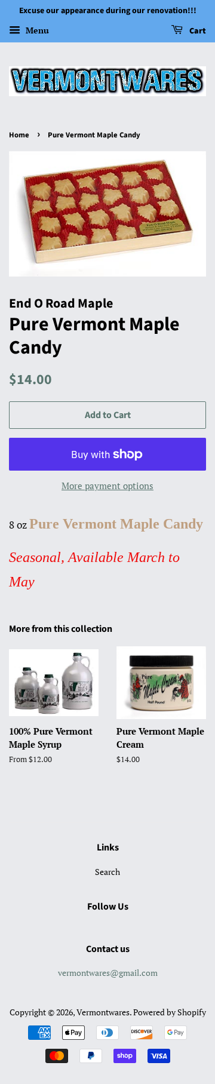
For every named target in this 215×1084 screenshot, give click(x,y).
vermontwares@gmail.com (108, 972)
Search (107, 871)
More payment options (107, 486)
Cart (197, 31)
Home (19, 135)
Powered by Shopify (169, 1012)
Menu (36, 30)
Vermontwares (103, 1012)
